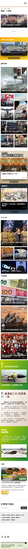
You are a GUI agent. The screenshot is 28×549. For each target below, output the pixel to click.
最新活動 (13, 519)
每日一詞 (2, 395)
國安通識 (22, 113)
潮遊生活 (13, 515)
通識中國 (4, 129)
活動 (2, 464)
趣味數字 (4, 430)
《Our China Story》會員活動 (10, 482)
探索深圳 (9, 113)
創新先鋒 (9, 99)
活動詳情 (5, 492)
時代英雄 (22, 140)
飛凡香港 (9, 23)
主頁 (2, 8)
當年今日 (2, 365)
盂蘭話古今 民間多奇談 (12, 155)
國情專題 (17, 113)
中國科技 (4, 88)
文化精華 (4, 517)
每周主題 (5, 153)
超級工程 (9, 88)
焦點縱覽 (8, 517)
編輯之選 (9, 301)
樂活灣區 (4, 23)
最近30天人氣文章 (8, 39)
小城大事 (9, 240)
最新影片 (5, 186)
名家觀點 (4, 276)
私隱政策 (4, 547)
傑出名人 (9, 269)
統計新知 (9, 129)
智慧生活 (9, 141)
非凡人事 (4, 99)
